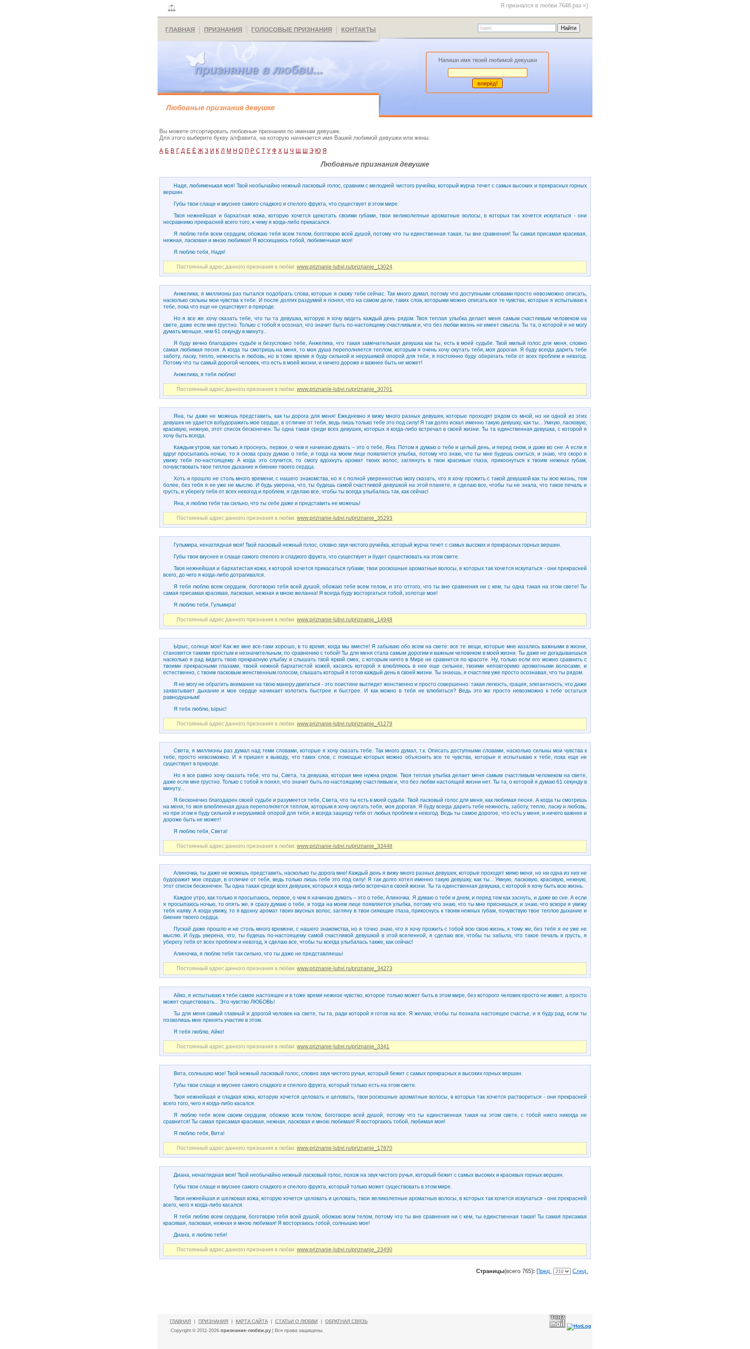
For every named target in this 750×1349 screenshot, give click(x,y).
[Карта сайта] (171, 8)
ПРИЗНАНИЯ (223, 29)
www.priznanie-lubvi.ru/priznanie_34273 (344, 968)
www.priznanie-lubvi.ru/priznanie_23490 (344, 1250)
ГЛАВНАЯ (180, 29)
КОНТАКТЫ (358, 29)
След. (580, 1271)
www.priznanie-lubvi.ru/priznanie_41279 (344, 724)
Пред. (544, 1271)
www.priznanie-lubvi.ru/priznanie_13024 (344, 267)
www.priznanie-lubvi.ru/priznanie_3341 (343, 1047)
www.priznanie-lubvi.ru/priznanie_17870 (344, 1148)
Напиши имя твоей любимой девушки (487, 60)
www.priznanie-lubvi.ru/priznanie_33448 (344, 846)
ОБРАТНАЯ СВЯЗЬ (346, 1321)
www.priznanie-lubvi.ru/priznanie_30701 (344, 389)
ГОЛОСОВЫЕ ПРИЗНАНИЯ (291, 29)
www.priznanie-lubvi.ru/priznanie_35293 (344, 518)
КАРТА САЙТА (252, 1321)
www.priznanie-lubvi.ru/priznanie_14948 (344, 620)
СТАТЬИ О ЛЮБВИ (296, 1321)
